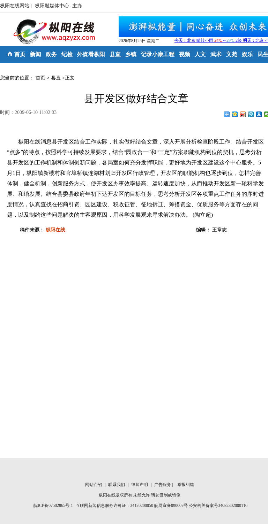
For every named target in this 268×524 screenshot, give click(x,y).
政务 (51, 54)
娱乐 (247, 54)
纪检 (67, 54)
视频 (184, 54)
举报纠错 (185, 484)
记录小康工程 (157, 54)
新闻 (35, 54)
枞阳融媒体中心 (52, 5)
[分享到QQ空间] (235, 114)
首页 (19, 54)
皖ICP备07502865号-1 (53, 505)
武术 (216, 54)
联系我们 (117, 484)
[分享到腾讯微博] (251, 114)
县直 (115, 54)
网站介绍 (94, 484)
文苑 (231, 54)
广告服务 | (164, 484)
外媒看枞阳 (91, 54)
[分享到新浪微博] (243, 114)
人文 (200, 54)
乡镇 (130, 54)
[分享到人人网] (259, 114)
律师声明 (140, 484)
